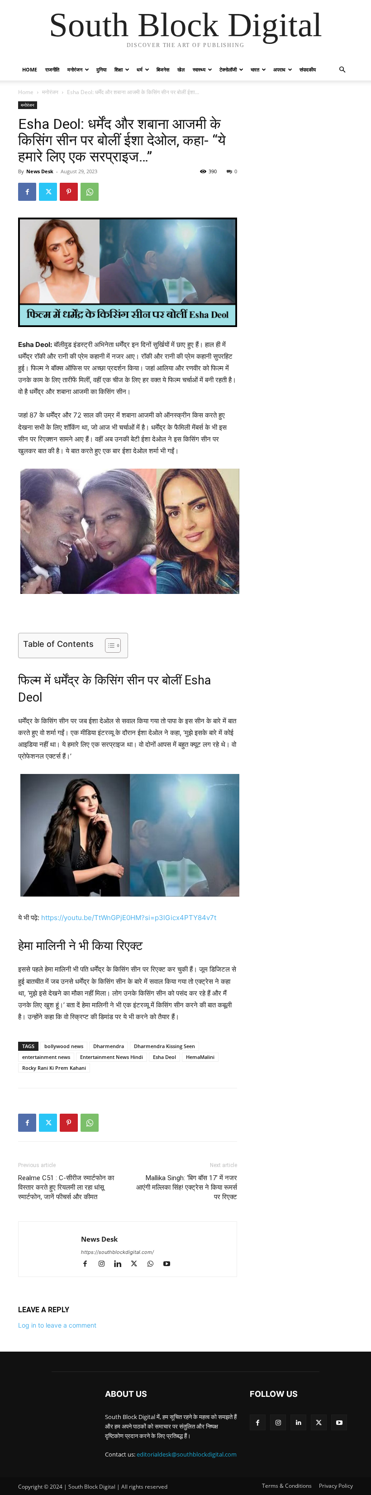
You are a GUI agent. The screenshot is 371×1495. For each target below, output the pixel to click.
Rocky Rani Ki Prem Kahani (54, 1067)
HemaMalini (200, 1057)
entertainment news (46, 1057)
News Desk (39, 171)
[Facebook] (27, 192)
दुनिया (101, 69)
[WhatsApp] (90, 192)
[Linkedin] (122, 1264)
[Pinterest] (69, 192)
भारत (255, 69)
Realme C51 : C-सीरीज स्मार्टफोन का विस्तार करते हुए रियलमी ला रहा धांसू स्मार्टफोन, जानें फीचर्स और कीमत (66, 1187)
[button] (342, 70)
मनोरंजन (74, 69)
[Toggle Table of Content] (108, 645)
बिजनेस (163, 69)
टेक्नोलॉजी (228, 69)
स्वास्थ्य (199, 69)
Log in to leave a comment (57, 1325)
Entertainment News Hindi (111, 1057)
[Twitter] (48, 192)
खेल (181, 69)
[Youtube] (169, 1264)
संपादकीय (308, 69)
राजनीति (52, 69)
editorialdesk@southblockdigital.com (187, 1454)
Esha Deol (164, 1057)
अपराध (279, 69)
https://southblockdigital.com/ (117, 1252)
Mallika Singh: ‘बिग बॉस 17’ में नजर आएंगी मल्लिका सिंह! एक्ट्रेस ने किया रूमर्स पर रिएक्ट (186, 1187)
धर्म (140, 69)
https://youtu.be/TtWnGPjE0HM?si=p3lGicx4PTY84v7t (128, 917)
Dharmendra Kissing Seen (164, 1046)
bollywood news (63, 1046)
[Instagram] (105, 1264)
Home (29, 69)
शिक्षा (118, 69)
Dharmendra (108, 1046)
